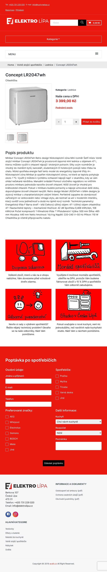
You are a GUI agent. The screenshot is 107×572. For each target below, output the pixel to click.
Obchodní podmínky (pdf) (67, 499)
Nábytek (9, 545)
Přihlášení (20, 10)
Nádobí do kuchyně (14, 537)
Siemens (14, 433)
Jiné (62, 398)
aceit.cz (53, 563)
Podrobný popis (64, 107)
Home (11, 64)
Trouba (63, 387)
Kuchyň (60, 416)
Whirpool (14, 422)
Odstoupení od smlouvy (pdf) (69, 490)
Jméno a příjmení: (14, 375)
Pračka (63, 375)
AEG (12, 416)
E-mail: (9, 387)
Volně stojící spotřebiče (29, 64)
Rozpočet (61, 427)
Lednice (49, 64)
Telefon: (9, 399)
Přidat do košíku (91, 121)
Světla (8, 549)
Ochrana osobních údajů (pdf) (69, 495)
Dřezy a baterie (12, 533)
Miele (12, 444)
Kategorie (52, 39)
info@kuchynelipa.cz (41, 5)
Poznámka (61, 439)
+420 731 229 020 (17, 5)
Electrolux (15, 427)
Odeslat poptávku (53, 463)
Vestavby (9, 529)
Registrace (9, 10)
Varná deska (66, 392)
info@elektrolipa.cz (22, 505)
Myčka (63, 381)
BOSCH (14, 438)
